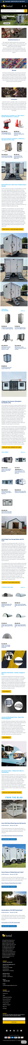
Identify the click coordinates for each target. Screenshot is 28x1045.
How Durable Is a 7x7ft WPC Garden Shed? (10, 922)
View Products (6, 691)
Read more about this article (9, 839)
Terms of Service (6, 1001)
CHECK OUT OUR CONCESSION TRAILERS (12, 792)
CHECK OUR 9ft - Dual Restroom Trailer (13, 229)
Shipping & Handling (7, 997)
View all (23, 310)
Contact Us (5, 993)
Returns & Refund (7, 999)
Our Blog (4, 1008)
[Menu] (1, 6)
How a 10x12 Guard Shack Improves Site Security (12, 835)
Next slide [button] (26, 128)
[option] (6, 128)
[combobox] (12, 10)
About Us (5, 1006)
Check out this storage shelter (11, 582)
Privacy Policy (6, 1002)
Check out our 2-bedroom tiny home (12, 447)
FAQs (4, 995)
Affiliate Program (6, 1004)
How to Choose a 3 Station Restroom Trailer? (11, 883)
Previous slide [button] (0, 128)
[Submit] (25, 10)
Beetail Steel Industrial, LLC (11, 1040)
